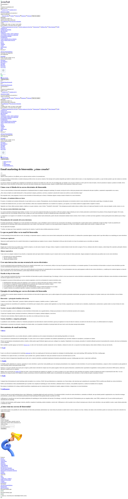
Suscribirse (3, 428)
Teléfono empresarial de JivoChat (9, 27)
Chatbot (12, 16)
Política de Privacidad (6, 480)
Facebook (3, 460)
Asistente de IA (13, 9)
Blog (2, 48)
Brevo (3, 330)
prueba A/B (18, 371)
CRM (58, 27)
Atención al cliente (5, 11)
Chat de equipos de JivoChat (25, 27)
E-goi (3, 348)
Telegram (29, 16)
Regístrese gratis (5, 79)
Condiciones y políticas (6, 478)
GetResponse (5, 389)
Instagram (23, 16)
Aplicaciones (4, 47)
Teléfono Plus (44, 27)
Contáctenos (3, 482)
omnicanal (28, 353)
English (2, 82)
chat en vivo (26, 345)
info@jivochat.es (5, 488)
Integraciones (36, 27)
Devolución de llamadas (15, 21)
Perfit (3, 376)
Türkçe (5, 82)
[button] (64, 4)
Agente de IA (5, 9)
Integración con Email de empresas (9, 470)
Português (9, 82)
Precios (2, 43)
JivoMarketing (5, 21)
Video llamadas (51, 27)
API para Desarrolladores (6, 485)
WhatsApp (17, 16)
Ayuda (2, 45)
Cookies (2, 481)
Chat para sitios (5, 16)
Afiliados (3, 44)
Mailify (4, 361)
